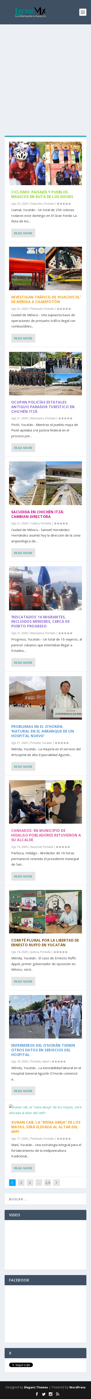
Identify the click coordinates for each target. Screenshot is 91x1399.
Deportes (36, 204)
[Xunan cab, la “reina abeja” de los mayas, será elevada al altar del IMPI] (45, 1110)
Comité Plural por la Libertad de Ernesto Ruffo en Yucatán (45, 942)
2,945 (47, 1185)
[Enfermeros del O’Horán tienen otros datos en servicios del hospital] (45, 1017)
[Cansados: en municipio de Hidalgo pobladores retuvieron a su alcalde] (45, 802)
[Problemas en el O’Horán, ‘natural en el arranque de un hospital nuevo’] (45, 698)
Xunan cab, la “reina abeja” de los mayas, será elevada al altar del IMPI (46, 1127)
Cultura (35, 523)
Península (36, 309)
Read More (23, 233)
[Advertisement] (45, 72)
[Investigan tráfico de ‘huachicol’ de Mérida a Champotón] (45, 268)
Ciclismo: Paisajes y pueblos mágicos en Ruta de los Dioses (42, 194)
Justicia (34, 952)
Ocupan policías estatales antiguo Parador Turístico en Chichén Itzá (43, 407)
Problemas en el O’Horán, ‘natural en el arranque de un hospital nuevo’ (42, 731)
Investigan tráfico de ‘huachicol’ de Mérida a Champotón (46, 299)
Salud (45, 1061)
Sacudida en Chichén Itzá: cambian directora (37, 514)
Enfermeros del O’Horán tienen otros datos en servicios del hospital (43, 1050)
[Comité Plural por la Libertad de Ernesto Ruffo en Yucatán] (45, 912)
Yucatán (47, 743)
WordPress (77, 1387)
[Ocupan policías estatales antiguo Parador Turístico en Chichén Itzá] (45, 374)
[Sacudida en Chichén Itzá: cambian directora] (45, 483)
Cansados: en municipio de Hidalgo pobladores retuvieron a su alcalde (46, 835)
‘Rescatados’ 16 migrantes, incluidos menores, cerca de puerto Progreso (40, 622)
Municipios (37, 418)
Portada (49, 204)
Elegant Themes (36, 1387)
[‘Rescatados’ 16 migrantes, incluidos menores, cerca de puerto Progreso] (45, 588)
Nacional (36, 847)
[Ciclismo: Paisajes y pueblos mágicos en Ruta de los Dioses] (45, 163)
